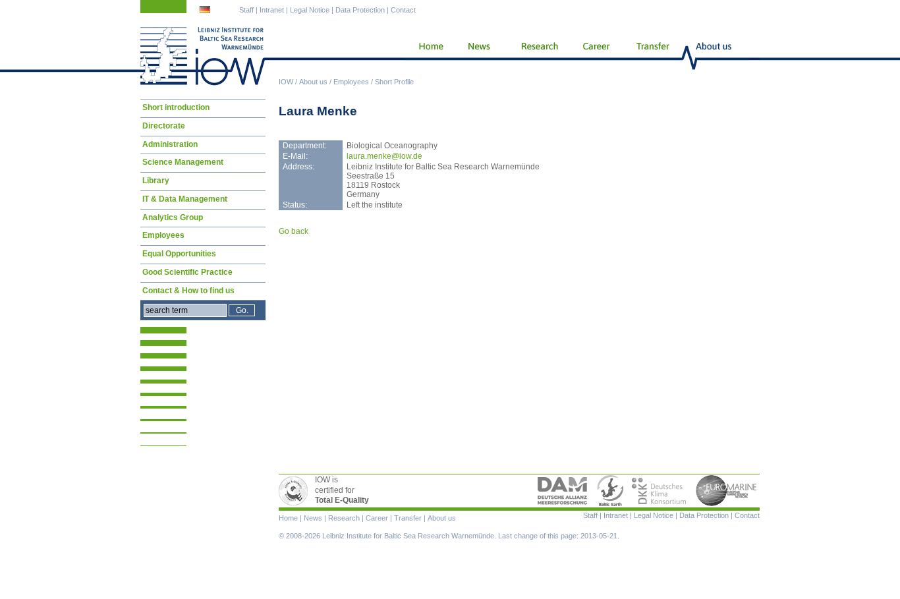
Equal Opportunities (179, 253)
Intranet (272, 10)
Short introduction (176, 107)
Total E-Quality (295, 490)
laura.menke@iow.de (384, 156)
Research (537, 56)
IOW (286, 82)
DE (206, 11)
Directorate (163, 125)
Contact (403, 10)
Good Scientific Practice (187, 272)
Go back (293, 231)
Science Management (182, 162)
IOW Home (203, 56)
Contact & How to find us (188, 290)
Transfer (652, 56)
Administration (170, 144)
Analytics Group (172, 217)
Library (155, 180)
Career (595, 56)
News (477, 56)
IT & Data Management (184, 199)
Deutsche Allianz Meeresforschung (563, 490)
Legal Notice (309, 10)
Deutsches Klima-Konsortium (660, 490)
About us (313, 82)
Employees (351, 82)
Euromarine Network (727, 490)
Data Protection (360, 10)
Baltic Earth (610, 490)
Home (426, 56)
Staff (246, 10)
